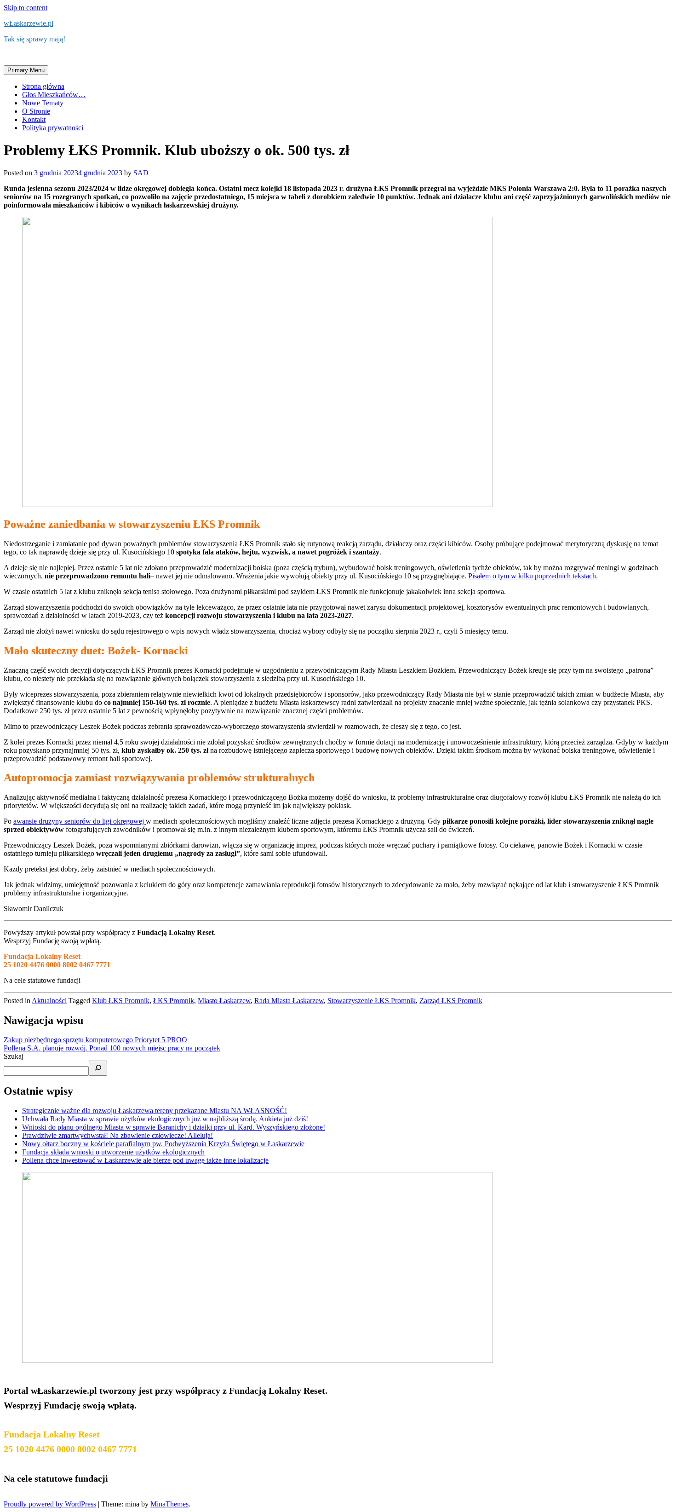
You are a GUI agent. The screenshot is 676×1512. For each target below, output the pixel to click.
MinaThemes (169, 1504)
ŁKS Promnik (173, 1000)
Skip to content (25, 8)
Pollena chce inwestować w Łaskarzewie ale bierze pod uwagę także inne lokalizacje (145, 1160)
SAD (141, 173)
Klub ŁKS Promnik (120, 1000)
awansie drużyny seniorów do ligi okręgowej (79, 821)
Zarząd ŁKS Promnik (450, 1000)
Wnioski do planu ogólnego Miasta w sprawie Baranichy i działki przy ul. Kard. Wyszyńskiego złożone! (173, 1127)
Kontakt (34, 119)
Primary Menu (26, 70)
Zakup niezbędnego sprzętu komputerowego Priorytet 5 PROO (95, 1040)
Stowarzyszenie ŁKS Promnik (371, 1000)
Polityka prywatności (52, 128)
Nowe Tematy (42, 103)
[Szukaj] (98, 1068)
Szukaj (13, 1056)
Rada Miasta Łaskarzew (289, 1000)
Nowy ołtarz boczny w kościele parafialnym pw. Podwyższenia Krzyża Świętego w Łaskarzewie (163, 1144)
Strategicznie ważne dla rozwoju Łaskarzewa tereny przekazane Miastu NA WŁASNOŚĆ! (154, 1110)
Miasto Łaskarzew (224, 1000)
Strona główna (43, 86)
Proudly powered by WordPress (50, 1504)
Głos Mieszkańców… (54, 94)
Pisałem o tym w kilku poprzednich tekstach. (533, 576)
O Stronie (36, 111)
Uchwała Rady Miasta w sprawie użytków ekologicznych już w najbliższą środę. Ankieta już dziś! (165, 1119)
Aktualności (49, 1000)
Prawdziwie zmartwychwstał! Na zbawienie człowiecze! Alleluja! (117, 1135)
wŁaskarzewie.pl (28, 23)
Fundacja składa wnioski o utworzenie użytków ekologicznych (113, 1152)
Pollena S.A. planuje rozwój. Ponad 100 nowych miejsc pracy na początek (112, 1048)
